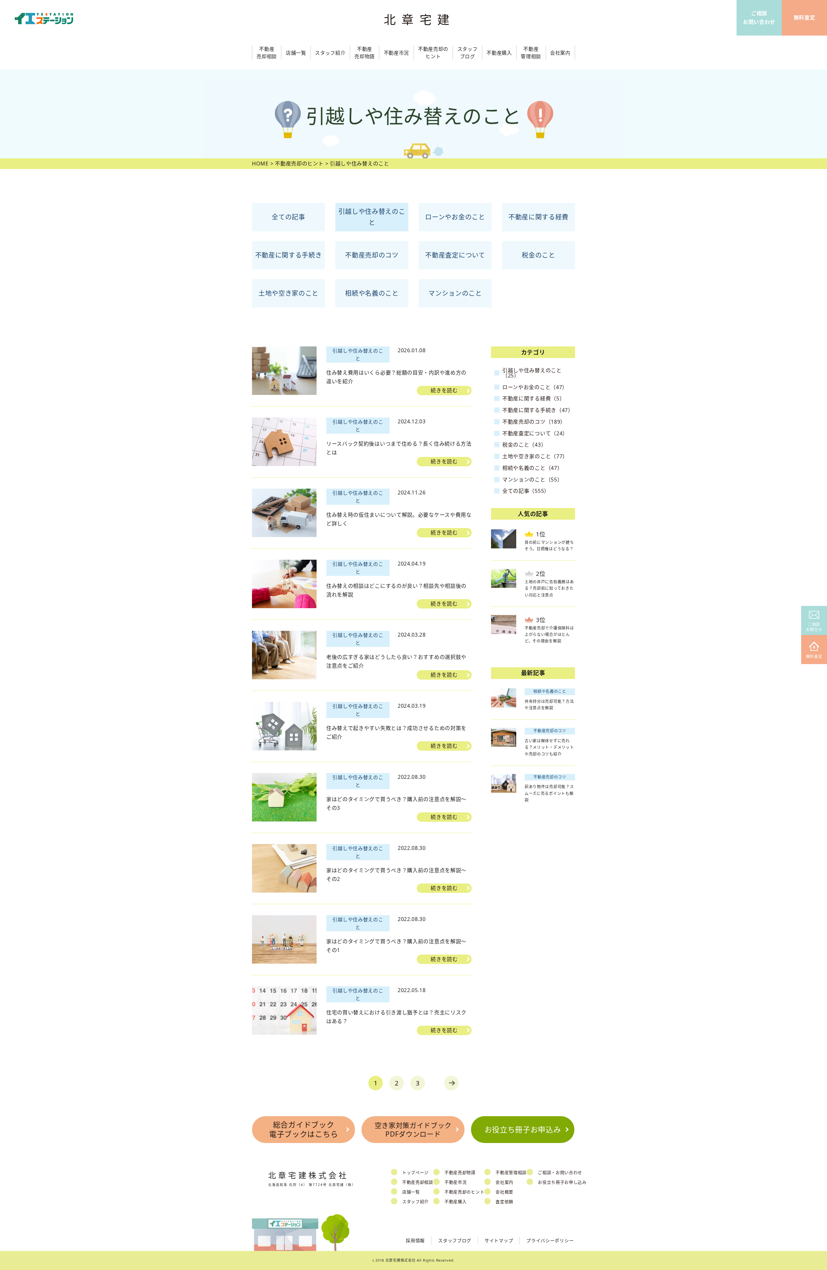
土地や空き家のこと (288, 293)
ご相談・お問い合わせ (560, 1172)
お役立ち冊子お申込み (523, 1129)
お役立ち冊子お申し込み (562, 1182)
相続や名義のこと (372, 293)
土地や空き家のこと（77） (535, 456)
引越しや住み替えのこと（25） (532, 373)
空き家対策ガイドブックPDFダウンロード (413, 1129)
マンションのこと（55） (532, 479)
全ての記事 (288, 217)
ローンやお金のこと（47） (535, 387)
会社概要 (504, 1192)
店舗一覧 (411, 1192)
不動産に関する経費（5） (533, 398)
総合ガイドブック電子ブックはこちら (303, 1129)
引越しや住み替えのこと (372, 217)
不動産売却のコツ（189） (534, 421)
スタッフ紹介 (415, 1201)
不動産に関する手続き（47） (537, 410)
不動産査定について (455, 255)
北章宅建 (419, 19)
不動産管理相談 (511, 1172)
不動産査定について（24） (535, 433)
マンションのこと (455, 293)
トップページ (415, 1172)
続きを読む (444, 390)
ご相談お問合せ (814, 627)
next (451, 1083)
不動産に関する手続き (288, 255)
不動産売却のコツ (372, 255)
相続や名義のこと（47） (532, 467)
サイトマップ (499, 1240)
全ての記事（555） (526, 490)
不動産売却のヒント (464, 1192)
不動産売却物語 (460, 1172)
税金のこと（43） (524, 444)
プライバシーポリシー (550, 1240)
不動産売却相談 (417, 1182)
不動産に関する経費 (538, 217)
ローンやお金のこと (455, 217)
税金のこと (538, 255)
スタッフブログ (454, 1240)
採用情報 (415, 1240)
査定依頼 (504, 1201)
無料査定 (814, 656)
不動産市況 (396, 52)
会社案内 (504, 1182)
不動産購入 (456, 1201)
